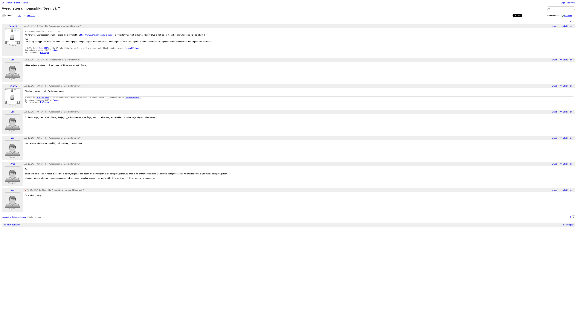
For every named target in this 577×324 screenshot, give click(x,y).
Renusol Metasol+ (132, 48)
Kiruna (55, 50)
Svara (554, 26)
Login (563, 3)
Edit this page (568, 225)
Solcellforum (7, 3)
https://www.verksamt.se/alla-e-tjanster (97, 35)
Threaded (31, 15)
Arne (13, 164)
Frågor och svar (21, 3)
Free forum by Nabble (11, 225)
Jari (12, 60)
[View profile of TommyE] (12, 42)
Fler (570, 26)
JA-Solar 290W (42, 48)
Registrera (570, 3)
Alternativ (568, 16)
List (19, 15)
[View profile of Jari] (12, 76)
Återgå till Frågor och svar (14, 217)
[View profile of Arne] (12, 180)
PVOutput (44, 52)
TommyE (13, 26)
